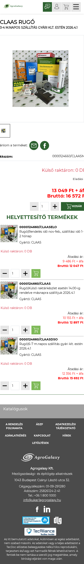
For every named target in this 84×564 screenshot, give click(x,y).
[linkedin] (47, 509)
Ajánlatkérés (15, 435)
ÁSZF (39, 424)
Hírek (66, 435)
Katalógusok (15, 409)
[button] (66, 7)
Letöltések (40, 443)
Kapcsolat (42, 435)
